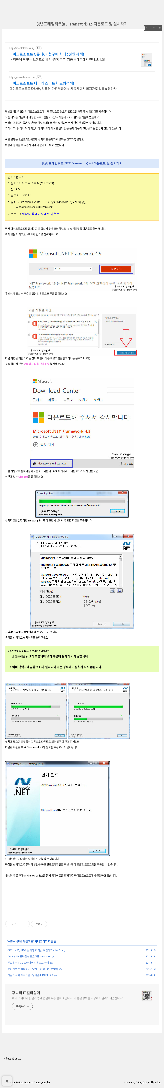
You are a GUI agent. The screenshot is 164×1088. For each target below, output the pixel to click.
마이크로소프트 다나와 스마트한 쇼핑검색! (41, 83)
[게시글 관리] (25, 924)
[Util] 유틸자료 (25, 941)
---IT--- (11, 941)
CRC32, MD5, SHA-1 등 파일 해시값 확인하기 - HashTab (35, 950)
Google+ (46, 1082)
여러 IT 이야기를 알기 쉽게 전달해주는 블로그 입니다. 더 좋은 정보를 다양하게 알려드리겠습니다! (67, 998)
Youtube (37, 1082)
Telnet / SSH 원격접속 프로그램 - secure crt (29, 956)
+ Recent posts (12, 1058)
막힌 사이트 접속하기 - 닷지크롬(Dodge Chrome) (32, 968)
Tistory (138, 1082)
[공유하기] (20, 924)
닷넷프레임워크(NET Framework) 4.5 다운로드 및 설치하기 (82, 24)
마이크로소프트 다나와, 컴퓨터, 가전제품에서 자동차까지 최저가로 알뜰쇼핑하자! (63, 88)
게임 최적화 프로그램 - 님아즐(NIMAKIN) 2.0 (30, 975)
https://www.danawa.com (22, 77)
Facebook (28, 1082)
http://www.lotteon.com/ (21, 48)
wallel (157, 1082)
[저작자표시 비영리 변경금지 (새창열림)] (52, 923)
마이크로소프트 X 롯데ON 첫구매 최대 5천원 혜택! (46, 54)
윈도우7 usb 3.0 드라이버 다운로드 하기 (28, 962)
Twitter (19, 1082)
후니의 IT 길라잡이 (26, 993)
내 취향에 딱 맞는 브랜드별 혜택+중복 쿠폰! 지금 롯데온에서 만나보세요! (57, 59)
